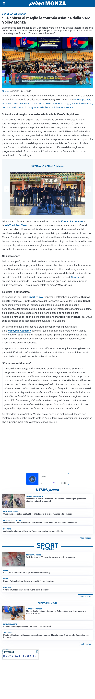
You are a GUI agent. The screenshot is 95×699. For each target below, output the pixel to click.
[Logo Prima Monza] (47, 3)
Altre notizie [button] (85, 538)
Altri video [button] (86, 644)
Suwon (75, 277)
